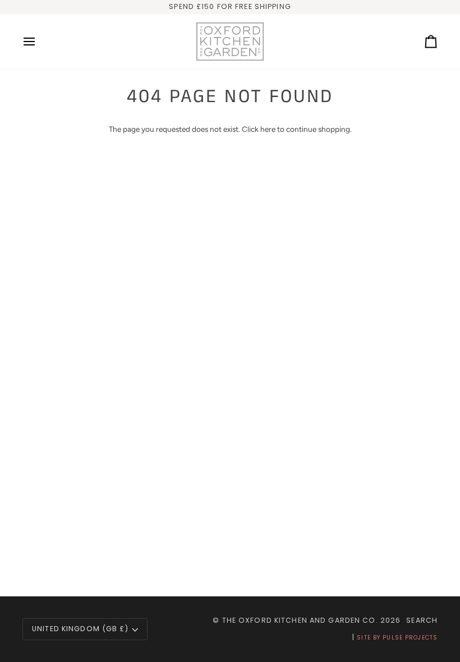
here (267, 129)
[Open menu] (39, 41)
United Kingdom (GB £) (80, 628)
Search (422, 620)
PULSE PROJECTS (410, 637)
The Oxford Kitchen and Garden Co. (300, 620)
